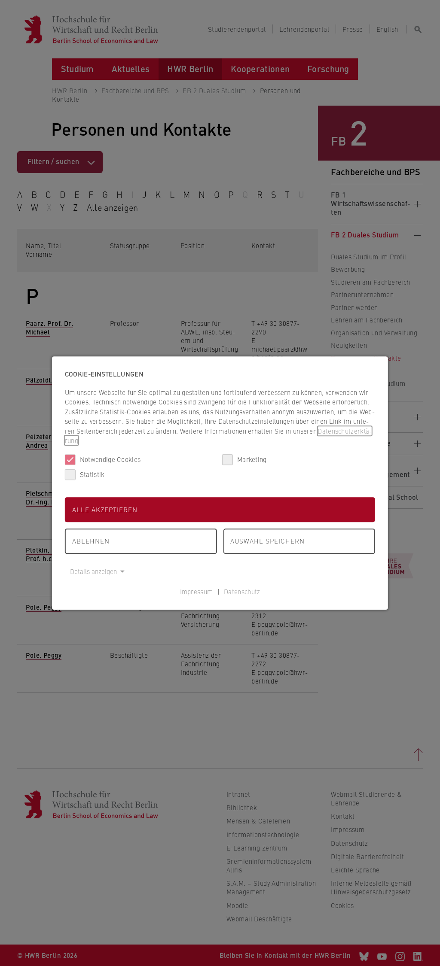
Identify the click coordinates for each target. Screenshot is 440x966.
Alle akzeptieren (105, 509)
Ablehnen (91, 540)
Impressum (196, 591)
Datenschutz (242, 591)
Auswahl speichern (267, 540)
